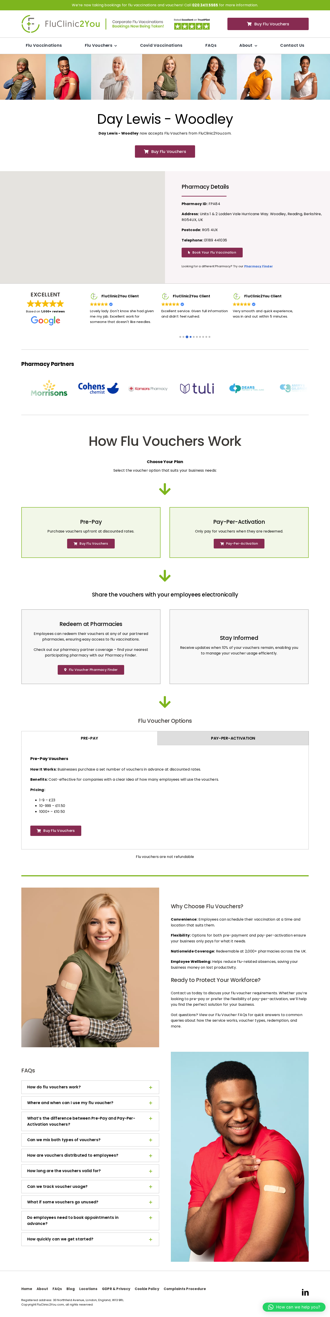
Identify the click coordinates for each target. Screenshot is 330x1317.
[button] (180, 337)
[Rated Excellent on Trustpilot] (192, 19)
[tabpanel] (165, 798)
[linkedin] (305, 1292)
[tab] (89, 738)
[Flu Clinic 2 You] (60, 16)
